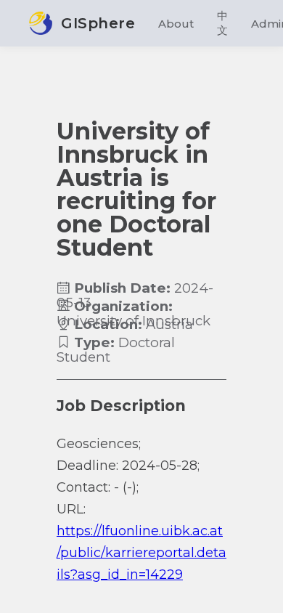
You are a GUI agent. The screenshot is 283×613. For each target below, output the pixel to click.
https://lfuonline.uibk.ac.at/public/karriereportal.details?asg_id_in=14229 (141, 552)
